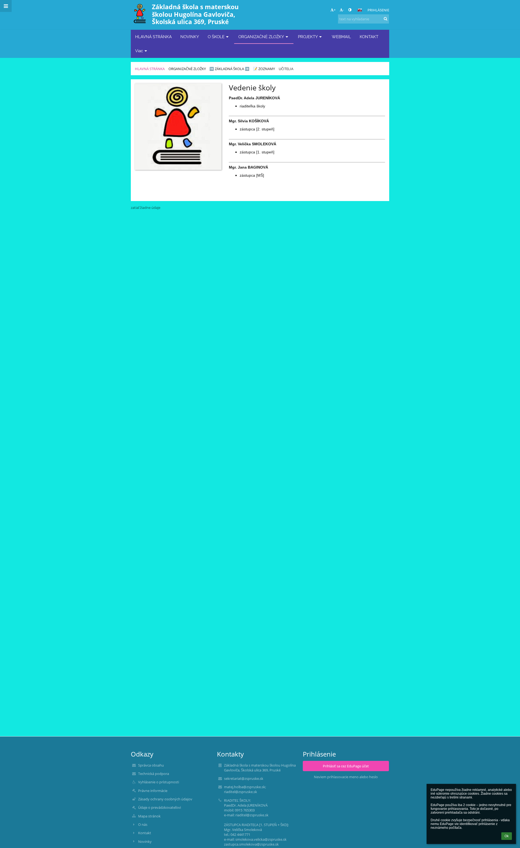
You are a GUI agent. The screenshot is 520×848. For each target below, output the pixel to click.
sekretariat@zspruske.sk (243, 778)
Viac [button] (139, 50)
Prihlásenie (378, 10)
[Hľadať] (385, 18)
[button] (349, 10)
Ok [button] (507, 836)
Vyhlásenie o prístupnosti (158, 782)
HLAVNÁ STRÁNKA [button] (153, 36)
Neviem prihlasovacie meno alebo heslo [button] (346, 776)
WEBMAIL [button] (341, 36)
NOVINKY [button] (189, 36)
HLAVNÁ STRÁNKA (150, 68)
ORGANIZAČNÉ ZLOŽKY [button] (261, 36)
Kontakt (144, 832)
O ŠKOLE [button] (216, 36)
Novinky (145, 841)
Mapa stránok (149, 816)
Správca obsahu (151, 765)
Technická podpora (153, 773)
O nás (142, 824)
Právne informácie (152, 790)
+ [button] (335, 9)
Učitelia (286, 68)
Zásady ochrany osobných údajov (165, 799)
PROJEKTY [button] (308, 36)
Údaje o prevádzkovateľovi (159, 807)
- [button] (343, 9)
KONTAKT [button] (369, 36)
